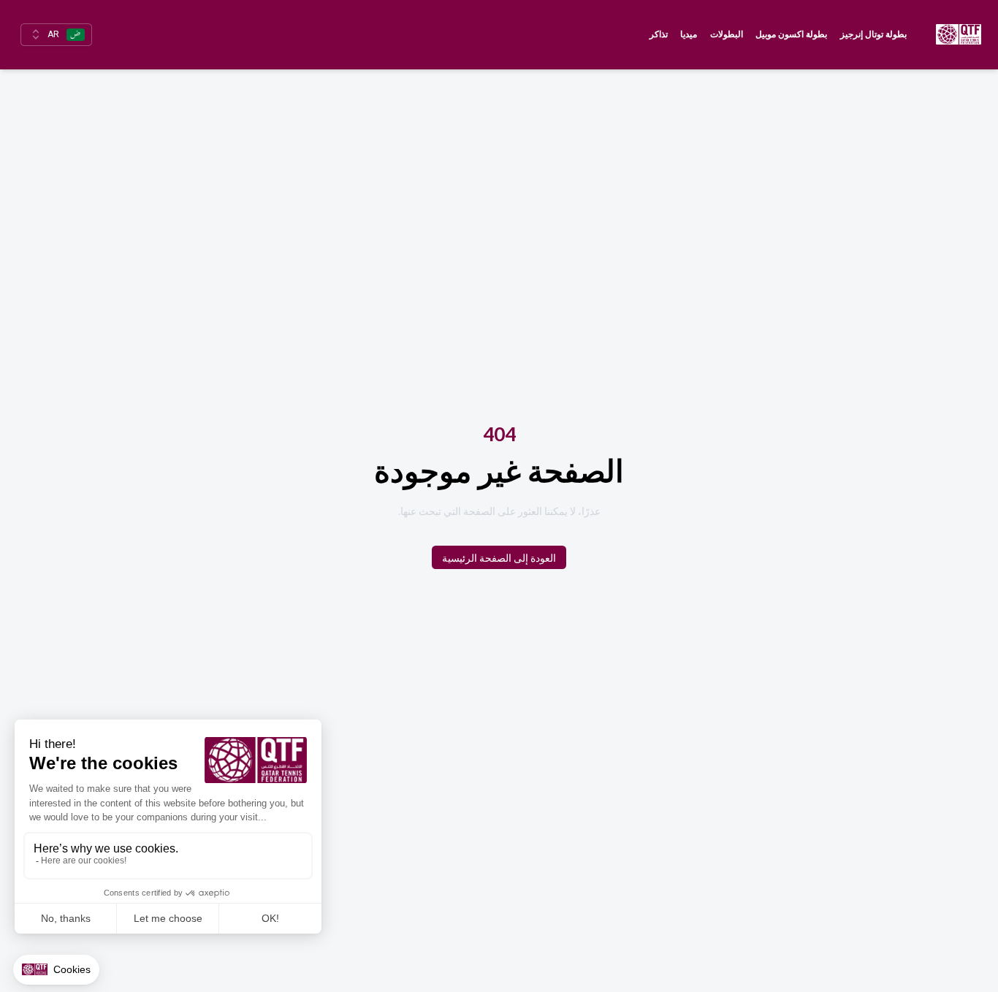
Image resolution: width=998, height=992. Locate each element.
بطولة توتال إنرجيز (873, 34)
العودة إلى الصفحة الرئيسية (499, 558)
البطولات (726, 34)
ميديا (688, 34)
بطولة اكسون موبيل (791, 34)
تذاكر (659, 34)
